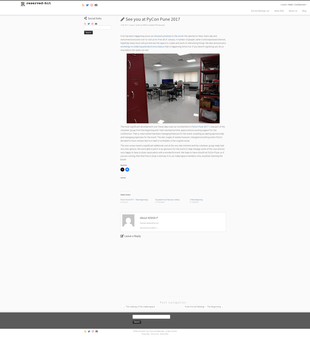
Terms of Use (155, 334)
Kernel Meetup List (260, 11)
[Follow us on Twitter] (88, 5)
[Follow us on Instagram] (92, 5)
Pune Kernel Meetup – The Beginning (204, 306)
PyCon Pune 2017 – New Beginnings (134, 200)
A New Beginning (196, 200)
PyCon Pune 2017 (200, 126)
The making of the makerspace (139, 306)
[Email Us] (97, 5)
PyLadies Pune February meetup (167, 200)
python (138, 25)
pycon (132, 25)
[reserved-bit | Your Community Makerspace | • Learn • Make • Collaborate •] (36, 4)
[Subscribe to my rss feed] (84, 5)
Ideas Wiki (279, 11)
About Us (293, 11)
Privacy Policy (146, 334)
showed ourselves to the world (168, 36)
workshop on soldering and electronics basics (142, 46)
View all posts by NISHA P (149, 228)
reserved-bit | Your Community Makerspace (151, 331)
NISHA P (145, 25)
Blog (304, 11)
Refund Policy (164, 334)
